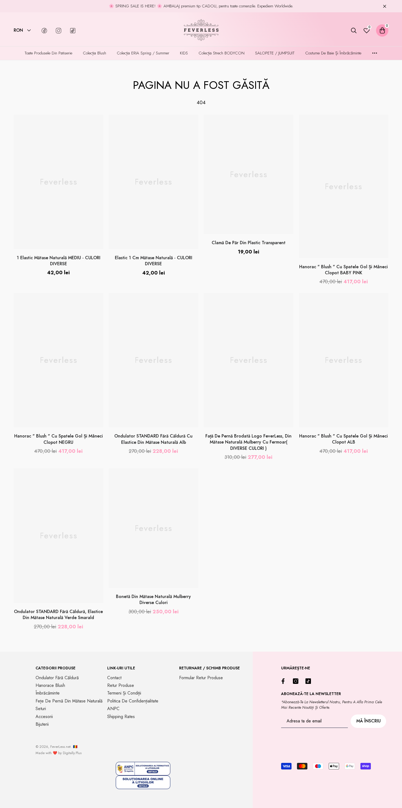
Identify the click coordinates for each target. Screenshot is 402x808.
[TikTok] (309, 681)
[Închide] (384, 6)
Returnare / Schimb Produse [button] (209, 668)
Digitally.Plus (72, 753)
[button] (29, 30)
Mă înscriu (368, 721)
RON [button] (18, 30)
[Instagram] (297, 681)
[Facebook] (284, 681)
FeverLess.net (60, 746)
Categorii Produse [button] (55, 668)
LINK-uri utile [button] (121, 668)
